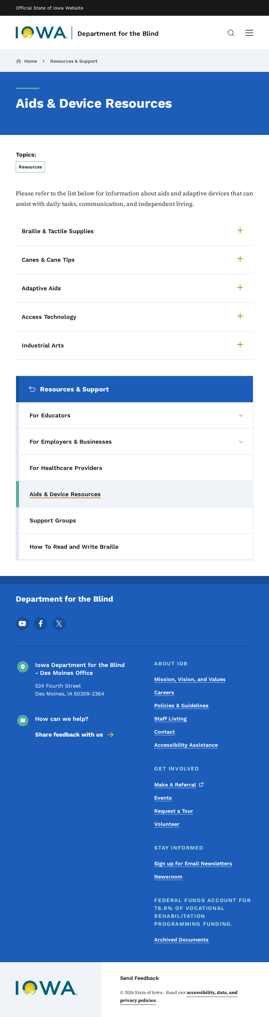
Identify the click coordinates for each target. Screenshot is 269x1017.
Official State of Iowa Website (49, 8)
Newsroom (168, 876)
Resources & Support (73, 61)
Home (30, 61)
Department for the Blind (118, 33)
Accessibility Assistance (186, 745)
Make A (175, 785)
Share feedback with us (69, 734)
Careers (164, 692)
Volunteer (166, 824)
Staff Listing (170, 719)
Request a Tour (173, 811)
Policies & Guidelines (181, 705)
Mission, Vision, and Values (190, 679)
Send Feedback (139, 978)
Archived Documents (181, 940)
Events (163, 798)
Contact (164, 732)
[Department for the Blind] (42, 32)
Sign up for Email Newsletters (193, 863)
